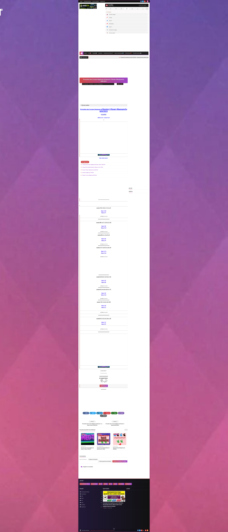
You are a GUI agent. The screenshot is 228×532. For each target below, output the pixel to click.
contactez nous (102, 1)
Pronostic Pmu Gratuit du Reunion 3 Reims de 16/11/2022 (92, 167)
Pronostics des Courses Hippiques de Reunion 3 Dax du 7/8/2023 (93, 164)
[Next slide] (127, 430)
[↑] (114, 529)
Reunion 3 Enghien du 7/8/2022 (88, 172)
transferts (100, 53)
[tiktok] (144, 530)
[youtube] (145, 1)
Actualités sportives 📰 (137, 53)
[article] (115, 423)
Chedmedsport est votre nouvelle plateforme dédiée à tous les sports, (102, 530)
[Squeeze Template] (80, 530)
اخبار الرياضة (129, 484)
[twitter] (143, 1)
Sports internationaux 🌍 (119, 53)
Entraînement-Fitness (85, 484)
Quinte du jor (104, 386)
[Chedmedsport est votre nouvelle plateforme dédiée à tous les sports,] (88, 6)
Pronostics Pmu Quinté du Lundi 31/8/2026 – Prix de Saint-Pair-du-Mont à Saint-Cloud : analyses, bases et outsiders (113, 504)
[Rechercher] (147, 1)
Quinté (85, 53)
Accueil (81, 1)
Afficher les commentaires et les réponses (120, 461)
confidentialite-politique (87, 1)
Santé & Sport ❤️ (128, 53)
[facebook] (141, 1)
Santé (106, 484)
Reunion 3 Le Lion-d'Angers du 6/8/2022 (89, 175)
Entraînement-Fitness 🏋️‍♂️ (108, 53)
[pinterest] (145, 530)
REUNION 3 (101, 84)
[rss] (147, 530)
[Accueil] (81, 53)
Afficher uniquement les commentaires (105, 461)
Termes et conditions (96, 1)
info (111, 484)
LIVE (101, 484)
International (95, 484)
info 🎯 (89, 53)
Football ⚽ (95, 53)
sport (116, 484)
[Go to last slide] (125, 430)
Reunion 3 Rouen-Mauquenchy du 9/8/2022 (90, 170)
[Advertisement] (126, 42)
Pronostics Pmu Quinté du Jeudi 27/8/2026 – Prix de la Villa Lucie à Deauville (125, 57)
